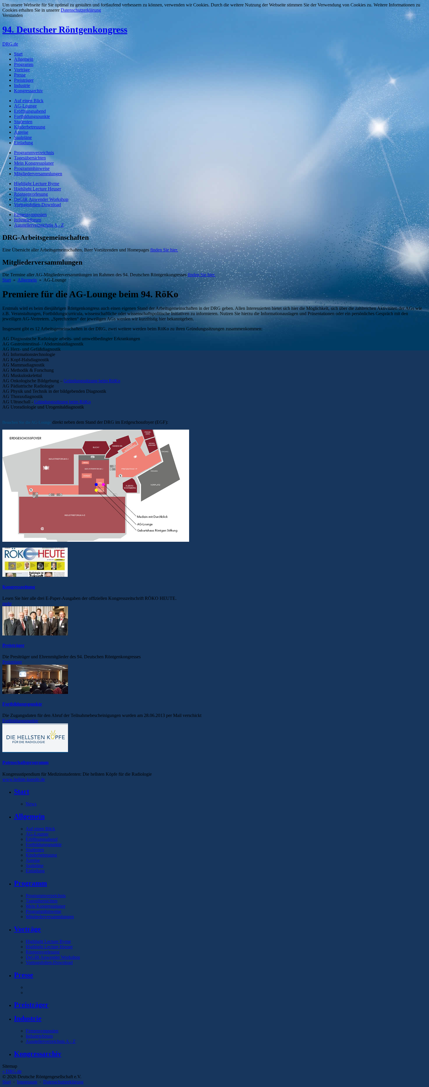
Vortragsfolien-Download (37, 204)
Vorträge (22, 69)
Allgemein (23, 59)
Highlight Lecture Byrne (36, 183)
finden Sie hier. (164, 249)
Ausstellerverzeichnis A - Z (39, 225)
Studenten (23, 121)
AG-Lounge (25, 105)
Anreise (21, 132)
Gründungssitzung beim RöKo (92, 380)
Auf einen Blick (28, 100)
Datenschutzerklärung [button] (81, 10)
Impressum (27, 1081)
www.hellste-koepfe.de (23, 779)
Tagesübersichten (30, 157)
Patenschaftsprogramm (25, 762)
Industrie (22, 85)
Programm (23, 64)
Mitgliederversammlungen (38, 173)
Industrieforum (27, 219)
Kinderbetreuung (29, 126)
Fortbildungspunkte (32, 116)
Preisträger (24, 80)
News (31, 803)
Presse (20, 74)
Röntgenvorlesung (31, 194)
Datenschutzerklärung (63, 1081)
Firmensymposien (30, 214)
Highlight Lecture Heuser (37, 188)
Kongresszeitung (18, 586)
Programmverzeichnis (34, 152)
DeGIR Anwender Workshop (41, 199)
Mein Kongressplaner (34, 163)
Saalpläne (23, 137)
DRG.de (10, 43)
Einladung (23, 142)
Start (18, 53)
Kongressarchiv (28, 90)
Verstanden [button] (12, 15)
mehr (7, 603)
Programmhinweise (32, 168)
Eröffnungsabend (30, 111)
